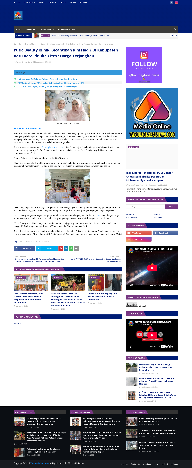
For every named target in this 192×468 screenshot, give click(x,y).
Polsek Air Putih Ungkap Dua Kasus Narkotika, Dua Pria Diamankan (80, 35)
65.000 (98, 215)
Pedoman (83, 2)
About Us (17, 2)
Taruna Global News (24, 62)
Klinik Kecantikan (28, 44)
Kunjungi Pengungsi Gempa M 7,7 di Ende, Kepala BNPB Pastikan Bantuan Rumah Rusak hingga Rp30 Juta (102, 435)
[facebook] (171, 2)
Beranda (52, 2)
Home (156, 464)
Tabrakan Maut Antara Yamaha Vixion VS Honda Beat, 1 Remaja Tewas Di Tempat (158, 432)
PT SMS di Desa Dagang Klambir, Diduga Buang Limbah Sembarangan (47, 86)
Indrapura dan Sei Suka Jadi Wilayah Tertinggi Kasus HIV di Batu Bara (47, 79)
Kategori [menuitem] (30, 29)
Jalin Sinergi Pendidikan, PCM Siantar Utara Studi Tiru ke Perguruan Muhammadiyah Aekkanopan (28, 298)
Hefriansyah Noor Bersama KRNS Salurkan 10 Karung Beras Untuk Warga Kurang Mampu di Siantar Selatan (157, 395)
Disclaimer (63, 2)
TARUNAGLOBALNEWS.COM (27, 128)
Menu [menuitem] (18, 29)
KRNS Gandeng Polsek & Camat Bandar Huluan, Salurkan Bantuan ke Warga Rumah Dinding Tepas (101, 449)
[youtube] (139, 233)
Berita (22, 241)
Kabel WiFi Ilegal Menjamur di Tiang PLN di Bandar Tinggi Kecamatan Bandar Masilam (157, 381)
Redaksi (73, 2)
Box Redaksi (131, 217)
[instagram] (176, 2)
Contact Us (42, 2)
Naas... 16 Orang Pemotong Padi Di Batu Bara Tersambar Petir (158, 420)
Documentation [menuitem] (66, 29)
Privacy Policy (29, 2)
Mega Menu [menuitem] (46, 29)
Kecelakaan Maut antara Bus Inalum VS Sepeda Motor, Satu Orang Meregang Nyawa (157, 445)
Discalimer (157, 217)
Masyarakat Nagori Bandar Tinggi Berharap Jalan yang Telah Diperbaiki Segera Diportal (156, 367)
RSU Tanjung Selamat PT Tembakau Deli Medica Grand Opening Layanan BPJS (51, 83)
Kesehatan (30, 241)
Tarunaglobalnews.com (52, 147)
